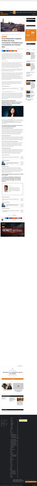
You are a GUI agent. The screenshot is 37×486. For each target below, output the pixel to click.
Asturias (11, 424)
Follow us (20, 412)
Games (11, 459)
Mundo (11, 457)
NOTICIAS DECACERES (13, 450)
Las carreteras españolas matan (33, 92)
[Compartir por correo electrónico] (21, 212)
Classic (6, 414)
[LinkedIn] (6, 45)
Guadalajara (12, 441)
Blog (10, 425)
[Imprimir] (2, 214)
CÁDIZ (11, 416)
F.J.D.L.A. (3, 43)
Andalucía (11, 414)
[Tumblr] (7, 45)
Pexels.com (9, 26)
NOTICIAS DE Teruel (13, 466)
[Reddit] (11, 45)
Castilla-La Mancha (12, 440)
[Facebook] (2, 45)
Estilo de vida (11, 447)
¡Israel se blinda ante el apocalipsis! (29, 71)
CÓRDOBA (12, 417)
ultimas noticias (21, 479)
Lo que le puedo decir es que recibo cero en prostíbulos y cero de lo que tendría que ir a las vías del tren (12, 393)
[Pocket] (16, 45)
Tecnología (11, 470)
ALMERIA (12, 415)
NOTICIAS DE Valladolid (14, 438)
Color (1, 415)
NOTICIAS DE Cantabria (13, 468)
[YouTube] (34, 479)
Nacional (3, 221)
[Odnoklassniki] (14, 45)
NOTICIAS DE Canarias (13, 467)
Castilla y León (12, 426)
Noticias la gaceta (13, 479)
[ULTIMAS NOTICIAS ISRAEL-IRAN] (28, 88)
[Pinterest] (9, 45)
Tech (3, 419)
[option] (13, 224)
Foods (6, 415)
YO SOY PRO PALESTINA (5, 55)
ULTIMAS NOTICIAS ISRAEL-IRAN (7, 224)
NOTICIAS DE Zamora (13, 439)
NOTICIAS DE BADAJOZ (14, 449)
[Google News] (14, 209)
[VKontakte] (13, 45)
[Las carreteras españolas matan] (28, 92)
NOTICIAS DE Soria (13, 437)
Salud (11, 469)
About (1, 414)
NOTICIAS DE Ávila (13, 428)
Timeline (6, 419)
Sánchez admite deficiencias (4, 392)
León (11, 427)
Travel (1, 420)
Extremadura (11, 448)
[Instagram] (35, 479)
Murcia (11, 461)
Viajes (11, 460)
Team (1, 419)
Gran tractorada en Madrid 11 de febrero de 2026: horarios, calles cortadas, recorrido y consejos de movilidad (20, 397)
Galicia (11, 451)
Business (4, 414)
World (3, 420)
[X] (4, 45)
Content (4, 415)
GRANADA (12, 418)
